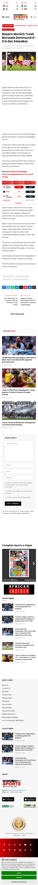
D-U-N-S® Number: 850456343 (13, 721)
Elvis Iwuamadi (17, 314)
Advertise (5, 692)
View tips (18, 203)
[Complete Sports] (21, 17)
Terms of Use (6, 695)
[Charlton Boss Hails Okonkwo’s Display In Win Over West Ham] (7, 646)
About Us (5, 685)
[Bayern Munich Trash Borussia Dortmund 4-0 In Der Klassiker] (19, 70)
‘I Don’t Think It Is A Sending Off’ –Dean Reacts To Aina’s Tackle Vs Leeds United (18, 392)
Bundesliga (6, 200)
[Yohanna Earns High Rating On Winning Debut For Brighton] (7, 607)
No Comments (8, 48)
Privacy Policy (7, 704)
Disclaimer (5, 701)
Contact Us (6, 688)
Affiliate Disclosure (8, 714)
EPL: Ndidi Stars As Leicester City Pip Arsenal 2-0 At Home (11, 301)
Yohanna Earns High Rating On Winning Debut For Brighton (25, 607)
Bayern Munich (8, 276)
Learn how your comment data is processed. (18, 512)
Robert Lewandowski (20, 279)
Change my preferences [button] (19, 882)
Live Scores (8, 26)
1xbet (31, 187)
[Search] (31, 17)
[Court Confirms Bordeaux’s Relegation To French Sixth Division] (19, 410)
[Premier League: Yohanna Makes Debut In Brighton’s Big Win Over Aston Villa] (7, 619)
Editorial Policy (7, 708)
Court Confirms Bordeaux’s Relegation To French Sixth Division (19, 423)
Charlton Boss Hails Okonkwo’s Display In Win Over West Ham (24, 645)
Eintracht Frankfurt (22, 276)
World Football (8, 29)
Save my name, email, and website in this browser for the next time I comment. (18, 485)
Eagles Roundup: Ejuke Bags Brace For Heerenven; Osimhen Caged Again (28, 301)
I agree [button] (19, 873)
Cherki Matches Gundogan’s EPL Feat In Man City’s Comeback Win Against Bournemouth (19, 360)
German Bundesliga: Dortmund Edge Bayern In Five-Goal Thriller (17, 174)
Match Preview (30, 200)
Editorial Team (7, 698)
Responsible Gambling (10, 717)
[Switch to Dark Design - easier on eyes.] (35, 17)
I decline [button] (19, 877)
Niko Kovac (7, 279)
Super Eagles (20, 26)
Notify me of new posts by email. (19, 497)
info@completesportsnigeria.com (17, 790)
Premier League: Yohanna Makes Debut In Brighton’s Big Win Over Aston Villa (25, 619)
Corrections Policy (8, 711)
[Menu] (6, 17)
